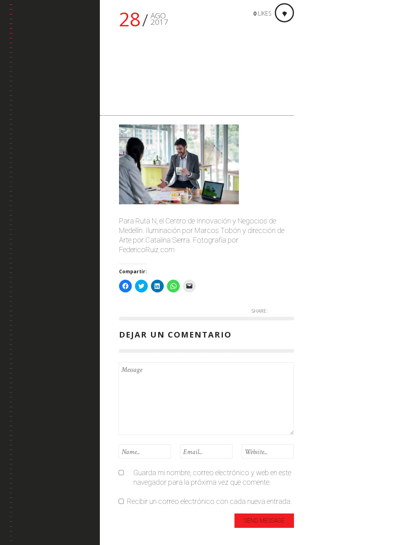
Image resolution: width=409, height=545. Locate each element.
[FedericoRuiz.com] (54, 26)
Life (318, 131)
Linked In (30, 124)
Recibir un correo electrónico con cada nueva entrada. (209, 501)
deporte (325, 78)
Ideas (321, 105)
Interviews (328, 118)
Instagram (33, 143)
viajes (321, 203)
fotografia (329, 91)
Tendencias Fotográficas (38, 167)
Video (321, 216)
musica (324, 144)
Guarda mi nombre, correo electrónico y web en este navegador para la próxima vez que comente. (212, 477)
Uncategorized (329, 185)
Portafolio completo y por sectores (49, 81)
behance (30, 105)
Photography (328, 162)
